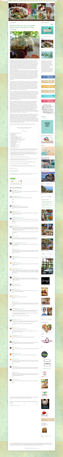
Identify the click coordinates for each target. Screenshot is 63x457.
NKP (12, 295)
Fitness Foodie (14, 190)
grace (13, 236)
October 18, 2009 (16, 236)
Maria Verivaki (14, 262)
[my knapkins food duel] (47, 368)
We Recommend (26, 20)
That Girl (13, 256)
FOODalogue (13, 211)
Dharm (13, 347)
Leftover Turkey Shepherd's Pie (14, 170)
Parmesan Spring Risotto (45, 204)
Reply (13, 193)
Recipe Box (19, 20)
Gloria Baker (14, 205)
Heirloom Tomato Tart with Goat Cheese (47, 203)
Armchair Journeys (38, 20)
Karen (13, 372)
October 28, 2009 (16, 379)
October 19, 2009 (16, 295)
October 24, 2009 (16, 372)
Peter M (13, 379)
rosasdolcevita (14, 319)
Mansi (13, 327)
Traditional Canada (14, 184)
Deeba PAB (13, 289)
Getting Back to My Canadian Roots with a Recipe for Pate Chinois (22, 27)
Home (10, 20)
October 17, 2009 (18, 190)
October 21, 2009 (16, 347)
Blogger (37, 448)
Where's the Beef (19, 184)
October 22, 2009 (16, 366)
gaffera (31, 448)
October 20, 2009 (15, 341)
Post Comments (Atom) (17, 405)
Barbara (13, 249)
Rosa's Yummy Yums (15, 196)
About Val (14, 20)
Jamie (13, 366)
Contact (31, 20)
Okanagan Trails (46, 20)
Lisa (12, 341)
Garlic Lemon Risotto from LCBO (46, 207)
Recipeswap (13, 353)
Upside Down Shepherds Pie (14, 171)
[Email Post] (21, 183)
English (18, 104)
